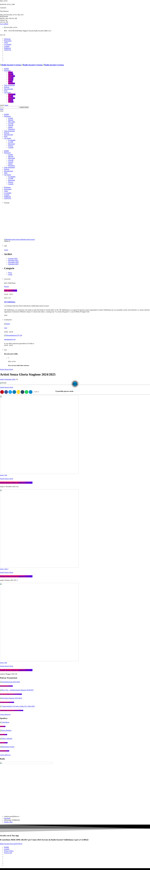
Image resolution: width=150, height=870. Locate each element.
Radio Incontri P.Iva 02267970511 (11, 844)
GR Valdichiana (10, 290)
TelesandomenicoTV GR (10, 339)
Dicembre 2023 (13, 260)
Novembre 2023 (13, 262)
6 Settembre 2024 (8, 379)
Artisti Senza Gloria (6, 369)
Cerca (24, 107)
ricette (10, 274)
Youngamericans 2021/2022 (6, 686)
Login (6, 250)
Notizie (6, 286)
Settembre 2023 (13, 264)
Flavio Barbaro (3, 734)
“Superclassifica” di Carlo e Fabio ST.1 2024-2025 (11, 710)
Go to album (4, 24)
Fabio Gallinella (4, 742)
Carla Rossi (2, 726)
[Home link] (32, 65)
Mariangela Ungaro (4, 750)
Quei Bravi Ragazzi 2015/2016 (7, 702)
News (10, 273)
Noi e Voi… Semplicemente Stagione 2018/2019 (11, 694)
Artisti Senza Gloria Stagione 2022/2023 (16, 576)
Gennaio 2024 (12, 258)
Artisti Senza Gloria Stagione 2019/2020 (16, 670)
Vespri (5, 328)
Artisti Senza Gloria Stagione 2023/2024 (16, 483)
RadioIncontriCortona (27, 239)
